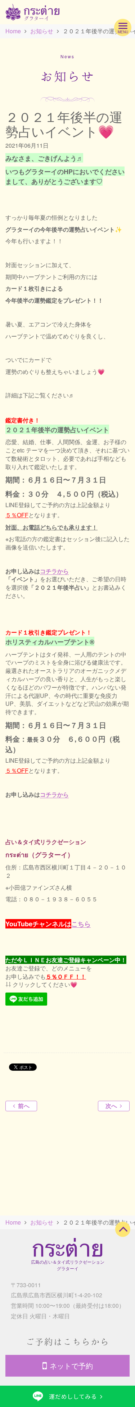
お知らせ (41, 31)
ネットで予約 (71, 1365)
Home (13, 31)
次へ (111, 1105)
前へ (24, 1105)
